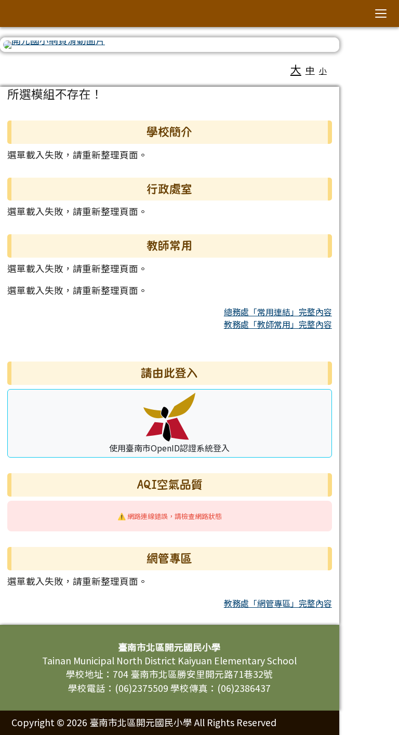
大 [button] (295, 69)
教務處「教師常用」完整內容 (278, 324)
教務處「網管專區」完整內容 (278, 603)
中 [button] (310, 69)
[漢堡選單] (381, 13)
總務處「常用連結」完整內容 (278, 311)
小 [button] (323, 70)
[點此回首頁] (169, 45)
